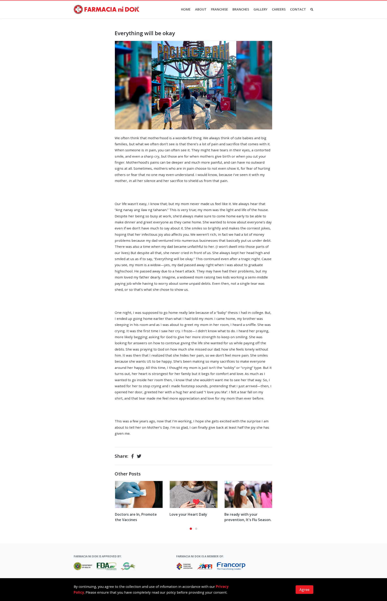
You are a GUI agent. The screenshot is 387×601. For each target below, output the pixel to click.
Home (186, 9)
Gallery (260, 9)
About (200, 9)
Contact (298, 9)
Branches (240, 9)
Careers (279, 9)
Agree (304, 589)
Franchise (219, 9)
